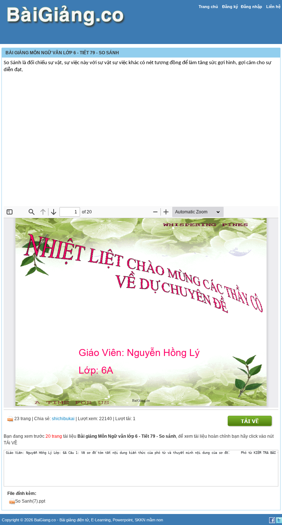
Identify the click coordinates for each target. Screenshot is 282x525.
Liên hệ (273, 6)
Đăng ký (230, 6)
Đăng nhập (251, 6)
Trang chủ (208, 6)
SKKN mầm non (149, 520)
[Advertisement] (141, 151)
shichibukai (63, 418)
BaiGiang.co (45, 520)
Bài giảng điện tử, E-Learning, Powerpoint (96, 520)
